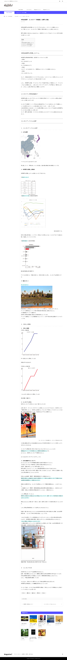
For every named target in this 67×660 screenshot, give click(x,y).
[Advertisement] (11, 33)
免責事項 (23, 654)
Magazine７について (37, 9)
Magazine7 (8, 654)
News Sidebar (22, 9)
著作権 (27, 654)
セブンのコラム (29, 9)
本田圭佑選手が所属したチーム (28, 42)
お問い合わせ (31, 654)
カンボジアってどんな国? (27, 45)
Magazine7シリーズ (46, 9)
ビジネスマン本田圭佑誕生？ (27, 44)
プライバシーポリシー (17, 654)
